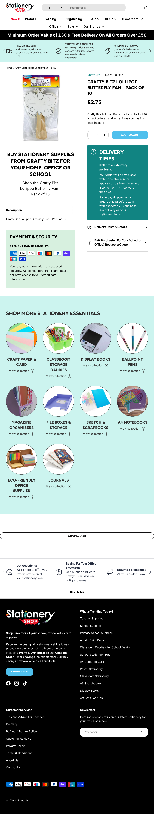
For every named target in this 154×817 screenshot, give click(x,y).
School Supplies (91, 626)
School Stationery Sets (95, 654)
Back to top (77, 591)
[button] (146, 7)
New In (16, 19)
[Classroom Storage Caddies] (58, 338)
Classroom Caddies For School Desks (105, 647)
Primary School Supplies (96, 633)
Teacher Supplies (91, 618)
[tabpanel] (40, 219)
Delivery (11, 724)
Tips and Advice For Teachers (25, 717)
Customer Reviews (18, 738)
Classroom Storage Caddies (58, 364)
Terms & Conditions (19, 753)
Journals (58, 480)
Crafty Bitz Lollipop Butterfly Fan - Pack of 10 (36, 68)
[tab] (14, 210)
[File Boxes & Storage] (58, 401)
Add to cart (129, 134)
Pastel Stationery (91, 669)
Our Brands (19, 671)
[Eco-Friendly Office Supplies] (21, 459)
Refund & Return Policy (21, 731)
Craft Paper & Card (21, 362)
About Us (12, 760)
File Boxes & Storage (58, 425)
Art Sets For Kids (91, 698)
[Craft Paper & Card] (21, 338)
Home (9, 68)
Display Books (95, 359)
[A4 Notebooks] (132, 401)
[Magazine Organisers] (21, 401)
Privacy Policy (15, 746)
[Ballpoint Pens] (132, 338)
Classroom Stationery (94, 676)
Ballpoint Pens (132, 362)
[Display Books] (95, 338)
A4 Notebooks (132, 422)
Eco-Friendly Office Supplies (21, 485)
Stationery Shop (22, 800)
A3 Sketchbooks (91, 683)
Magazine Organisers (21, 425)
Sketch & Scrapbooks (95, 425)
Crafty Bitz (93, 74)
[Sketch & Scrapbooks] (95, 401)
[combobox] (84, 7)
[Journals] (58, 459)
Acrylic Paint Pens (92, 640)
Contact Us (13, 767)
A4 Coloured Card (92, 661)
